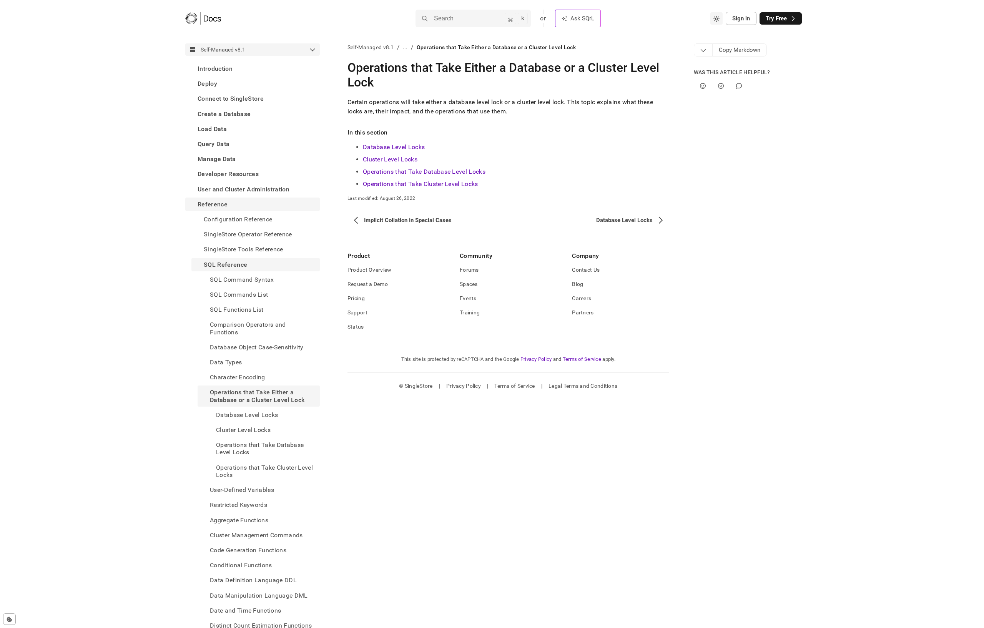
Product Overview (369, 270)
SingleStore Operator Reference (248, 234)
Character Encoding (237, 377)
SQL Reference (225, 264)
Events (468, 298)
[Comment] (739, 86)
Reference (213, 204)
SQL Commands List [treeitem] (239, 294)
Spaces (469, 284)
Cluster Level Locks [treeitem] (243, 430)
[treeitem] (252, 68)
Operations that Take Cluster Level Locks (420, 184)
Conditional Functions (241, 565)
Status (355, 327)
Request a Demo (367, 284)
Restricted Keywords (238, 504)
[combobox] (716, 18)
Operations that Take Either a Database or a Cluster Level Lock (257, 396)
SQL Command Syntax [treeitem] (242, 279)
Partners (582, 312)
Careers (581, 298)
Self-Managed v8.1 (370, 47)
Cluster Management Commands (256, 535)
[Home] (203, 18)
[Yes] (703, 86)
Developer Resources (228, 174)
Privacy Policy (536, 359)
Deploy (207, 83)
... (405, 47)
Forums (469, 270)
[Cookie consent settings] (9, 619)
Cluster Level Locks (390, 159)
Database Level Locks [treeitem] (247, 415)
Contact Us (586, 270)
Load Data (212, 129)
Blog (577, 284)
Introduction (215, 68)
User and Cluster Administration (243, 189)
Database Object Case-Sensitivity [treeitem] (256, 347)
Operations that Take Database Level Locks (424, 171)
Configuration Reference (238, 219)
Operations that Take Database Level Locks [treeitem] (260, 448)
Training (470, 312)
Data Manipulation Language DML (259, 595)
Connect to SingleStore (231, 98)
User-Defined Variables (242, 489)
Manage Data (217, 159)
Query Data (213, 144)
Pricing (356, 298)
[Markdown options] (703, 50)
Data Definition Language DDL (253, 580)
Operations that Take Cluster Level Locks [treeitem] (264, 471)
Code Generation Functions (248, 550)
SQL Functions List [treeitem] (237, 309)
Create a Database (224, 114)
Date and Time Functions (245, 610)
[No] (721, 86)
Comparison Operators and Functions (248, 328)
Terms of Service (582, 359)
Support (357, 312)
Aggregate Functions (239, 520)
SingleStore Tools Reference (243, 249)
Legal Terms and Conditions (583, 386)
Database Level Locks (394, 147)
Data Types (226, 362)
